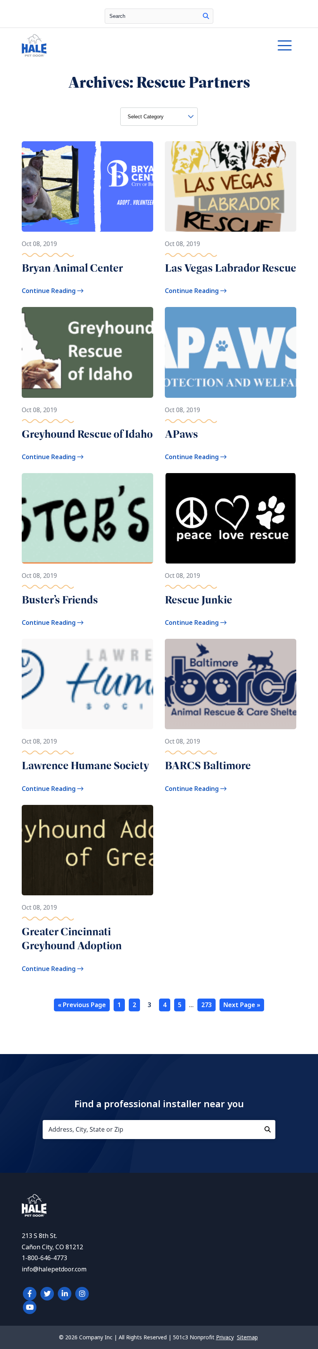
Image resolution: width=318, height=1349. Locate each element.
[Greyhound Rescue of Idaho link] (87, 352)
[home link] (34, 1214)
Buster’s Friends (60, 600)
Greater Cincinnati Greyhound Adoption (72, 938)
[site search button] (205, 16)
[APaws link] (230, 352)
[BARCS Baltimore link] (230, 684)
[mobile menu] (284, 45)
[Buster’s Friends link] (87, 518)
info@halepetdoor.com (54, 1269)
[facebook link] (29, 1293)
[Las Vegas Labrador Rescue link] (230, 186)
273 (206, 1004)
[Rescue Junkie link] (230, 518)
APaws (181, 434)
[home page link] (123, 45)
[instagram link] (82, 1293)
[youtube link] (29, 1307)
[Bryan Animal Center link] (87, 186)
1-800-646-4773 (44, 1258)
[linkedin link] (64, 1293)
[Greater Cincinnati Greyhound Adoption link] (87, 850)
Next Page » (241, 1004)
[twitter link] (47, 1293)
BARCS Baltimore (208, 765)
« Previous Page (82, 1004)
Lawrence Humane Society (85, 765)
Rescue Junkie (198, 600)
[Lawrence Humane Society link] (87, 684)
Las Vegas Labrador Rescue (230, 268)
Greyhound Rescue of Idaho (87, 434)
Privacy (225, 1337)
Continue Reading (49, 290)
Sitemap (247, 1337)
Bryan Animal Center (72, 268)
